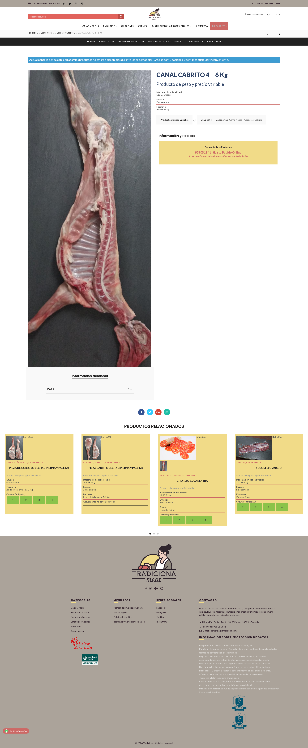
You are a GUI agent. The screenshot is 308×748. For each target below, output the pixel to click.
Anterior (269, 34)
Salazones (127, 26)
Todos (91, 41)
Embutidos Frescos (80, 617)
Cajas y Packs (90, 26)
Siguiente (278, 34)
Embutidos (106, 41)
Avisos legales (121, 612)
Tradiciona (148, 743)
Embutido (109, 26)
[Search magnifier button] (121, 16)
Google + (161, 612)
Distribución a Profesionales (170, 26)
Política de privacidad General (128, 607)
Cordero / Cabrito (65, 32)
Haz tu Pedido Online (227, 152)
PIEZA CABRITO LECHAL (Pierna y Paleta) (116, 467)
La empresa (201, 26)
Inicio (34, 32)
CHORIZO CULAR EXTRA (192, 480)
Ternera (240, 462)
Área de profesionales (254, 14)
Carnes (142, 26)
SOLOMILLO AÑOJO (269, 467)
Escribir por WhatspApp (18, 731)
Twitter (150, 412)
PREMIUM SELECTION (131, 41)
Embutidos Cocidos (80, 621)
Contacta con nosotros (266, 3)
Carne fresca (46, 32)
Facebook (141, 412)
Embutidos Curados (183, 475)
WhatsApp (167, 412)
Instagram (161, 621)
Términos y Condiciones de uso (129, 621)
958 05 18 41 (203, 152)
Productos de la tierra (164, 41)
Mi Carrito (219, 26)
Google (158, 412)
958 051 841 (54, 3)
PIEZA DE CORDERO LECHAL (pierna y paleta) (39, 467)
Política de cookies (123, 617)
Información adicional (90, 376)
